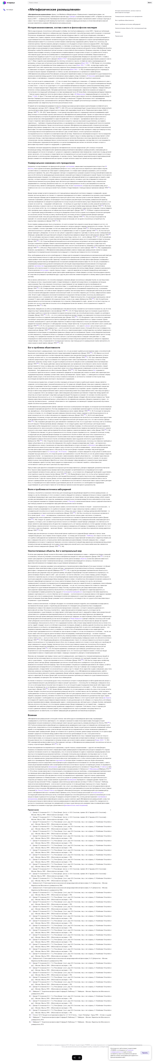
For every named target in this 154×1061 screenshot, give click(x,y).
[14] (95, 247)
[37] (59, 546)
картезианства (39, 266)
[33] (65, 473)
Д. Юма (44, 790)
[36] (38, 529)
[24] (91, 352)
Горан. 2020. (99, 740)
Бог (94, 370)
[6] (83, 216)
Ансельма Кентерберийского (73, 592)
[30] (32, 421)
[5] (84, 209)
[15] (37, 288)
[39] (64, 570)
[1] (59, 107)
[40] (38, 639)
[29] (85, 414)
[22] (49, 329)
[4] (102, 205)
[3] (108, 187)
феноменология (69, 805)
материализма (32, 799)
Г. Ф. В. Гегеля (62, 451)
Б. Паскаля (70, 501)
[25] (86, 357)
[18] (66, 310)
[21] (37, 325)
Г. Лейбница (89, 535)
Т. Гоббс (35, 96)
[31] (105, 429)
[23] (58, 342)
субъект (87, 326)
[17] (41, 305)
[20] (76, 317)
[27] (72, 369)
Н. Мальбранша (93, 769)
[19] (44, 314)
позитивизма (101, 797)
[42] (82, 660)
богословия (44, 270)
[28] (89, 410)
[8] (87, 228)
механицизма (52, 767)
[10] (109, 234)
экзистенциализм (81, 805)
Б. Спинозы (51, 451)
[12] (37, 241)
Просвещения (71, 779)
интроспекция (97, 792)
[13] (37, 247)
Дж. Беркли (107, 698)
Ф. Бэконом (91, 76)
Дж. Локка (38, 790)
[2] (37, 112)
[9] (96, 230)
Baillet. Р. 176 (62, 59)
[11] (96, 236)
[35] (32, 519)
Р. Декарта (72, 16)
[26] (38, 363)
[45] (56, 744)
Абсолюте (92, 445)
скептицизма (70, 166)
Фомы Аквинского (77, 618)
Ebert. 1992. (85, 63)
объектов (83, 558)
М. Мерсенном (80, 94)
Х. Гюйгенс (103, 767)
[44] (108, 722)
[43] (47, 688)
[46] (110, 768)
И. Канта (51, 790)
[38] (101, 556)
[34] (74, 512)
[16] (93, 298)
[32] (41, 440)
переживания (78, 185)
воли (43, 515)
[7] (56, 220)
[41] (46, 648)
